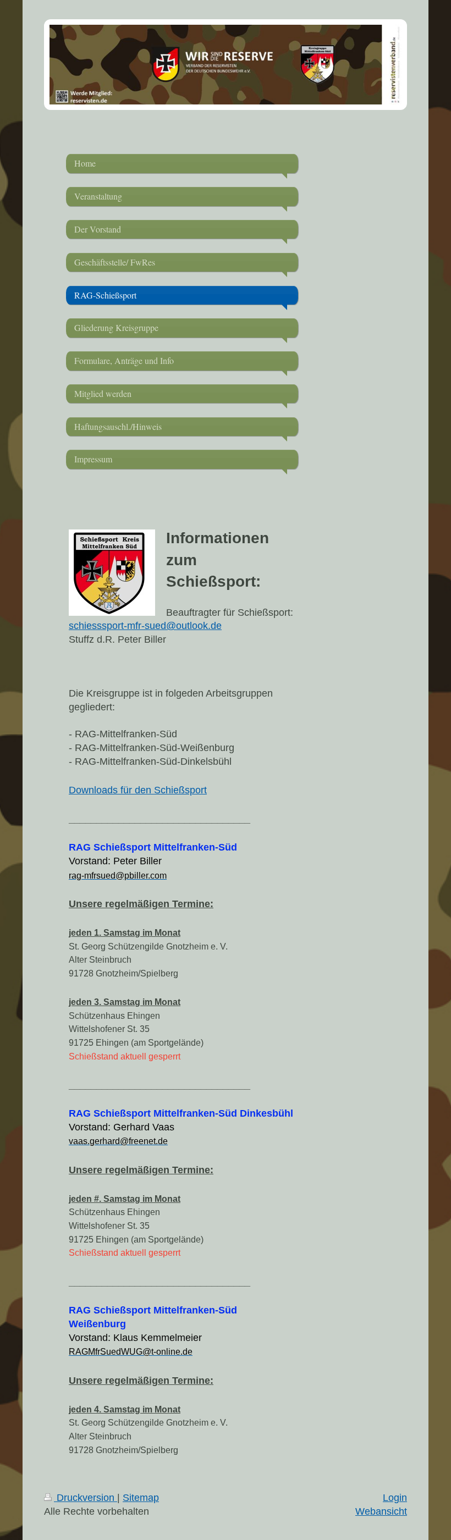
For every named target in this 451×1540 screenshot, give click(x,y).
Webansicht (381, 1511)
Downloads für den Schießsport (138, 790)
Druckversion (85, 1497)
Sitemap (141, 1497)
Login (395, 1497)
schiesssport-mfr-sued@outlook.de (145, 625)
